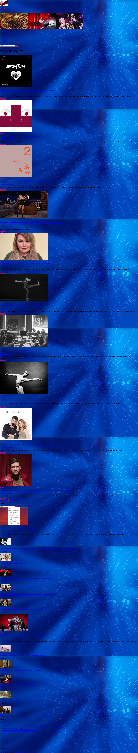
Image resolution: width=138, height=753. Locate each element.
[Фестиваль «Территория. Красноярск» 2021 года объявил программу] (5, 652)
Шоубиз (5, 41)
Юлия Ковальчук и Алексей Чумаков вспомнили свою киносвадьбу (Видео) (26, 444)
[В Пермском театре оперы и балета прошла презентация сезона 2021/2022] (5, 713)
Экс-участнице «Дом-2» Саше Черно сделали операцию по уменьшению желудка (28, 263)
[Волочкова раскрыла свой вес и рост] (5, 560)
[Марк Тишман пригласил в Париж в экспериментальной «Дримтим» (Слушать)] (69, 71)
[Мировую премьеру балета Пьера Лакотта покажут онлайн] (5, 667)
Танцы (5, 38)
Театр (4, 40)
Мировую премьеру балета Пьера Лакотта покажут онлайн (21, 670)
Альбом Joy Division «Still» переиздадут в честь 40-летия (19, 136)
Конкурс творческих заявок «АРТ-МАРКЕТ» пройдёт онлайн (21, 635)
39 (13, 500)
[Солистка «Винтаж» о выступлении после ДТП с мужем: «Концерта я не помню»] (14, 524)
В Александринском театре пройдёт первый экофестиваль (20, 305)
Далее (15, 500)
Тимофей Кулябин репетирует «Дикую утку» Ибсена (18, 685)
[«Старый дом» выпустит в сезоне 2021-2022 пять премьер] (69, 331)
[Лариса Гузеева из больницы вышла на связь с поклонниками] (5, 606)
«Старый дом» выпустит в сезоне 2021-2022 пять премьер (20, 351)
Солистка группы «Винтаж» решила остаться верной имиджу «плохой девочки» (28, 594)
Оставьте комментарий (6, 93)
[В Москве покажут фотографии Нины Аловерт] (69, 378)
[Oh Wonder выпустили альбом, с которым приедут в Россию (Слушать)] (69, 161)
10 (6, 500)
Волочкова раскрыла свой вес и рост (13, 563)
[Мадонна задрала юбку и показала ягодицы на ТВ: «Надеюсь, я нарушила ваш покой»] (69, 204)
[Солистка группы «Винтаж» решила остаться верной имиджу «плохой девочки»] (5, 591)
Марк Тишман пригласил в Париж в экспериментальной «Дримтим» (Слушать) (28, 91)
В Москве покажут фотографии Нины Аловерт (16, 398)
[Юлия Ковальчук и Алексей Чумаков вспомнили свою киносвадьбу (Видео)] (69, 424)
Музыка (5, 37)
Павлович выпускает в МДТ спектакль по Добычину (18, 701)
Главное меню (4, 47)
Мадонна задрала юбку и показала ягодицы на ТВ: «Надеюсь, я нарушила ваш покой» (30, 222)
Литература (6, 35)
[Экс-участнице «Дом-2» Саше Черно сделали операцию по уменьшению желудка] (69, 246)
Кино (4, 32)
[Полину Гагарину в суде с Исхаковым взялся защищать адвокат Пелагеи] (5, 575)
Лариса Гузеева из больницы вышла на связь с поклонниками (22, 609)
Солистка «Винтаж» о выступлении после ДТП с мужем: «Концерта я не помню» (28, 529)
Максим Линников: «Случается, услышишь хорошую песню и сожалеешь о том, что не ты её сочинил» (36, 490)
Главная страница (8, 31)
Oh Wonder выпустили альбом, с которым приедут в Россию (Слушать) (25, 181)
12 (9, 500)
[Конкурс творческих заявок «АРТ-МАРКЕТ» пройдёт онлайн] (14, 631)
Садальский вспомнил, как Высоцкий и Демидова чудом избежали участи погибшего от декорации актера (37, 548)
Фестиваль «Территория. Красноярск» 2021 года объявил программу (24, 655)
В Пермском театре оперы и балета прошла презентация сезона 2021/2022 (25, 716)
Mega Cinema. (3, 8)
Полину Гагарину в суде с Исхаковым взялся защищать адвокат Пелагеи (25, 579)
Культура (5, 34)
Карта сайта (6, 42)
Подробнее (3, 99)
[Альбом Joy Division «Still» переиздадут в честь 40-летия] (69, 116)
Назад (1, 500)
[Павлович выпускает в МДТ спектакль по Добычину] (5, 697)
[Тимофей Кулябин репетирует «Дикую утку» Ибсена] (5, 682)
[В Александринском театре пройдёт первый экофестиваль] (69, 288)
